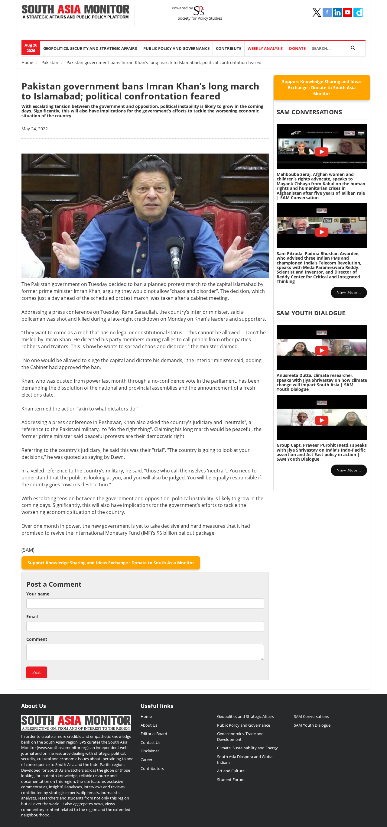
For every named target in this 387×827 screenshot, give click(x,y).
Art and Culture (231, 770)
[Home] (75, 12)
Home (27, 62)
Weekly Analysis (265, 48)
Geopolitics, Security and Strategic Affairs (90, 48)
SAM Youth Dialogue (311, 313)
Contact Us (150, 742)
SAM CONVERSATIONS (309, 112)
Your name (37, 594)
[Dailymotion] (358, 12)
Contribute (228, 48)
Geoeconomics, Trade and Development (240, 736)
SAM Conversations (311, 716)
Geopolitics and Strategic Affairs (245, 716)
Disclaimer (150, 751)
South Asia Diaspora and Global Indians (245, 759)
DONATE (297, 48)
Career (146, 759)
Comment (36, 639)
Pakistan (49, 62)
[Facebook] (327, 12)
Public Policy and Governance (176, 48)
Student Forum (231, 779)
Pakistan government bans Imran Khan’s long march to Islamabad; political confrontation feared (140, 91)
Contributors (152, 768)
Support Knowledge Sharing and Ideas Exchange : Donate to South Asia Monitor (111, 563)
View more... (349, 292)
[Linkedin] (337, 12)
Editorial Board (154, 733)
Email (32, 616)
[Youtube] (347, 12)
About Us (149, 725)
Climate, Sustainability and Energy (247, 748)
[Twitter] (316, 12)
